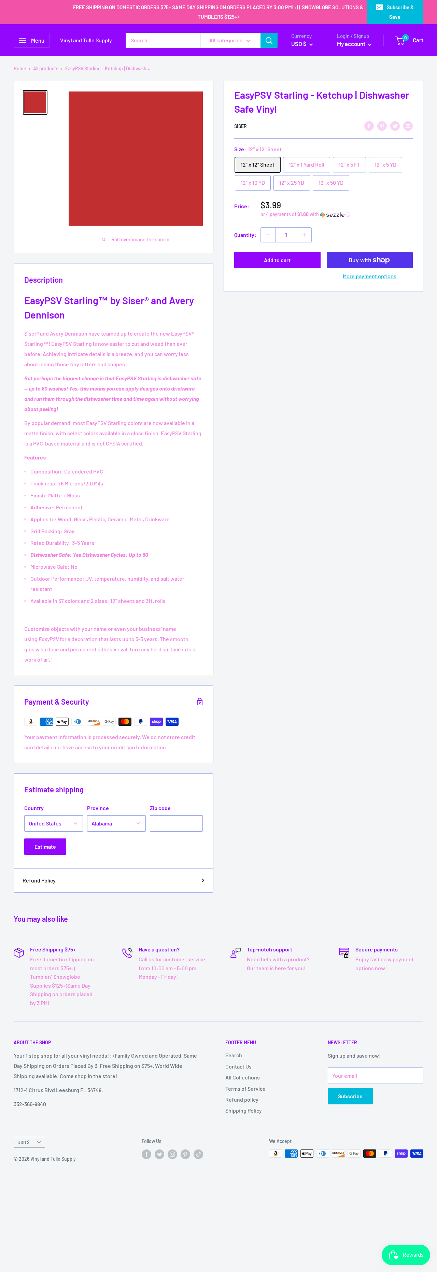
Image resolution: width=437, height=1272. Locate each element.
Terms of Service (245, 1088)
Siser (240, 126)
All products (45, 68)
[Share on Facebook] (369, 125)
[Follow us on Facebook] (146, 1154)
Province (98, 808)
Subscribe (350, 1096)
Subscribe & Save (400, 12)
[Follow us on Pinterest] (185, 1154)
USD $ (23, 1142)
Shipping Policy (243, 1110)
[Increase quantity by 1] (304, 235)
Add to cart (277, 260)
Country (34, 808)
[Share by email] (408, 125)
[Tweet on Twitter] (395, 125)
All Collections (242, 1077)
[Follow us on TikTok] (198, 1154)
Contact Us (238, 1066)
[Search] (269, 40)
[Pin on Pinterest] (382, 125)
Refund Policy (39, 880)
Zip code (160, 808)
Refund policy (241, 1099)
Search (233, 1055)
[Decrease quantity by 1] (268, 235)
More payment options (369, 276)
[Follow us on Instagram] (172, 1154)
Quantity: (245, 234)
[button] (336, 214)
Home (20, 68)
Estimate (45, 846)
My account (351, 43)
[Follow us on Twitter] (159, 1154)
